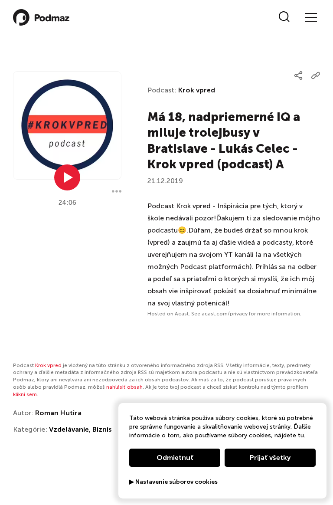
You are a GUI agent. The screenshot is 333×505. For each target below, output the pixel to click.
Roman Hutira (58, 413)
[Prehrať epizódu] (67, 177)
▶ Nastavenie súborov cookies (173, 482)
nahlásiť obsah (124, 387)
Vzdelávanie (69, 429)
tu (301, 435)
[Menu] (310, 17)
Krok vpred (196, 90)
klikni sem (25, 394)
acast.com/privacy (225, 314)
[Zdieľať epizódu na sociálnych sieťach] (298, 75)
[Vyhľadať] (284, 17)
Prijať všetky (270, 457)
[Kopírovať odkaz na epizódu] (315, 75)
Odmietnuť (175, 457)
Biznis (102, 429)
